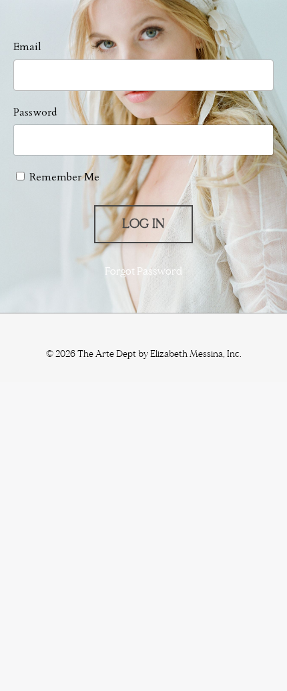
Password (35, 112)
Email (27, 46)
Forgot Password (143, 271)
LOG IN (144, 224)
